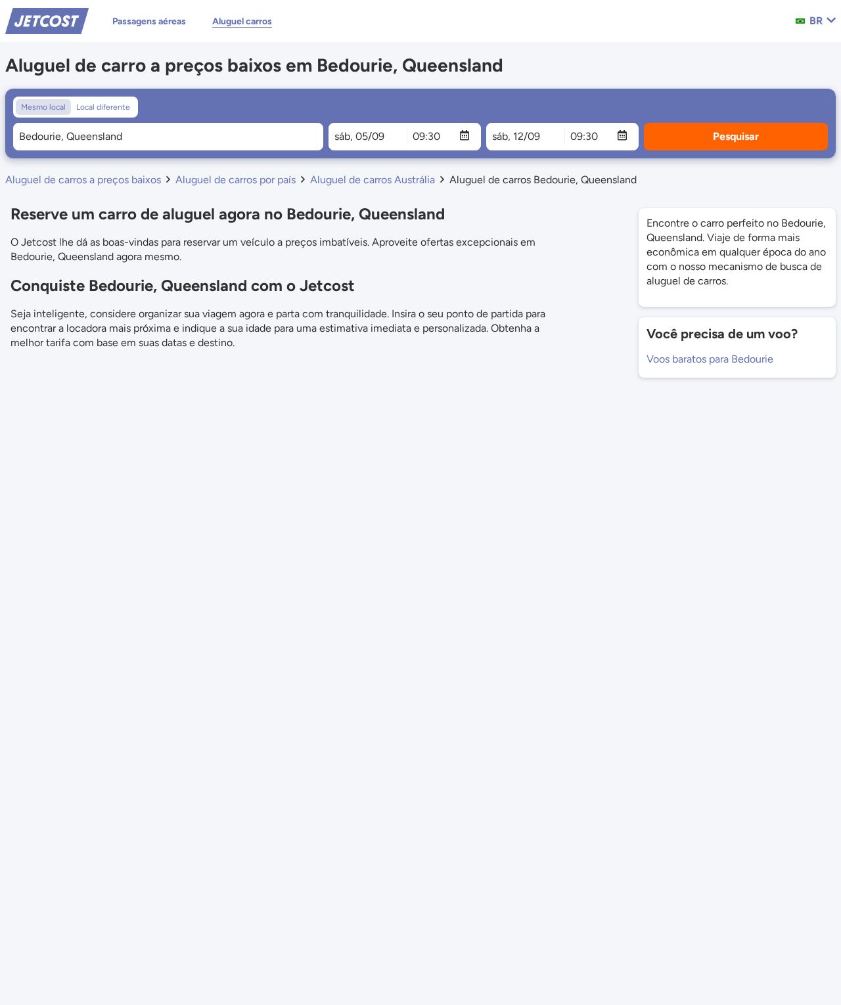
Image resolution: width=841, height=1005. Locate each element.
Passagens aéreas (149, 21)
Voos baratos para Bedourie (710, 359)
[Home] (47, 20)
